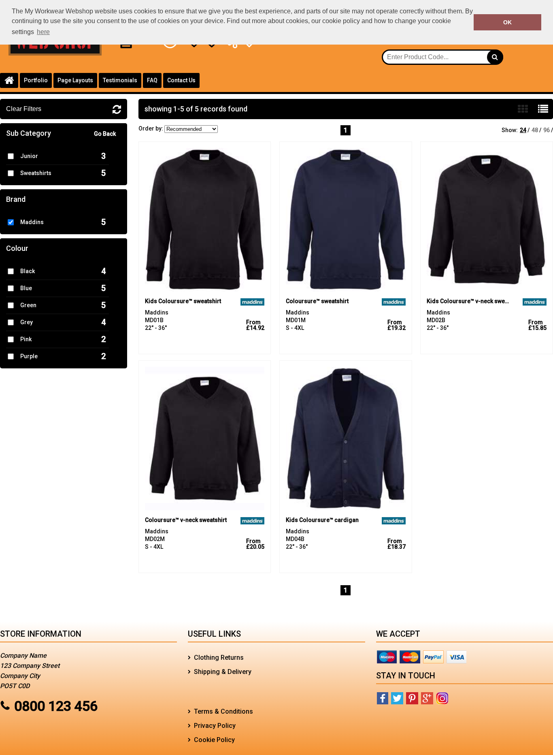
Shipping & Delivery (222, 672)
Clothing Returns (219, 657)
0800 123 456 (56, 706)
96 (546, 130)
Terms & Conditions (223, 711)
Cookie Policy (214, 740)
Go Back (105, 133)
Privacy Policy (215, 725)
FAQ (152, 80)
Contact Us (181, 80)
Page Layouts (75, 80)
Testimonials (120, 80)
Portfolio (36, 80)
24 (523, 130)
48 (535, 130)
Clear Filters (23, 108)
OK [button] (507, 22)
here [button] (43, 31)
